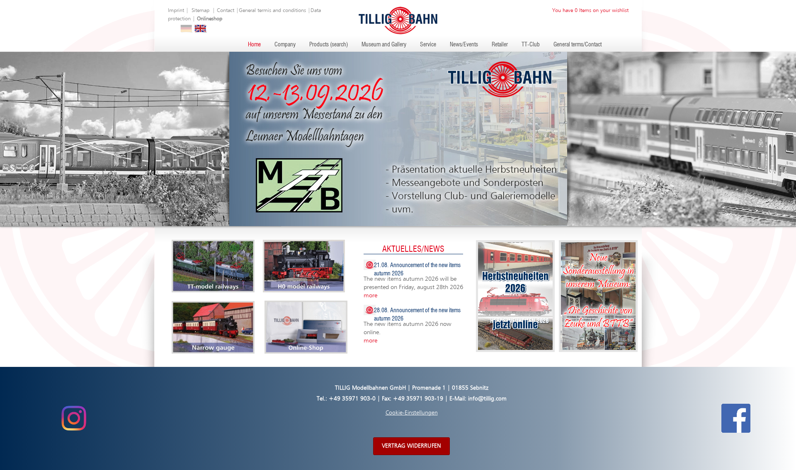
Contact (225, 10)
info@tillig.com (487, 399)
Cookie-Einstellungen (412, 413)
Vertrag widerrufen (411, 446)
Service (428, 45)
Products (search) (328, 45)
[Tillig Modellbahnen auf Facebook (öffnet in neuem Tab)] (735, 418)
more (370, 295)
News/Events (464, 45)
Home (254, 45)
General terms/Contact (577, 45)
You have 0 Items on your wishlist (590, 10)
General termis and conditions (272, 10)
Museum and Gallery (384, 45)
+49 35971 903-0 (352, 399)
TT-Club (531, 45)
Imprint (176, 10)
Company (285, 45)
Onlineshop (209, 19)
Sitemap (200, 10)
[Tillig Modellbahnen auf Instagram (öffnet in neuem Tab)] (74, 418)
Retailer (500, 45)
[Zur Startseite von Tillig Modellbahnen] (398, 20)
